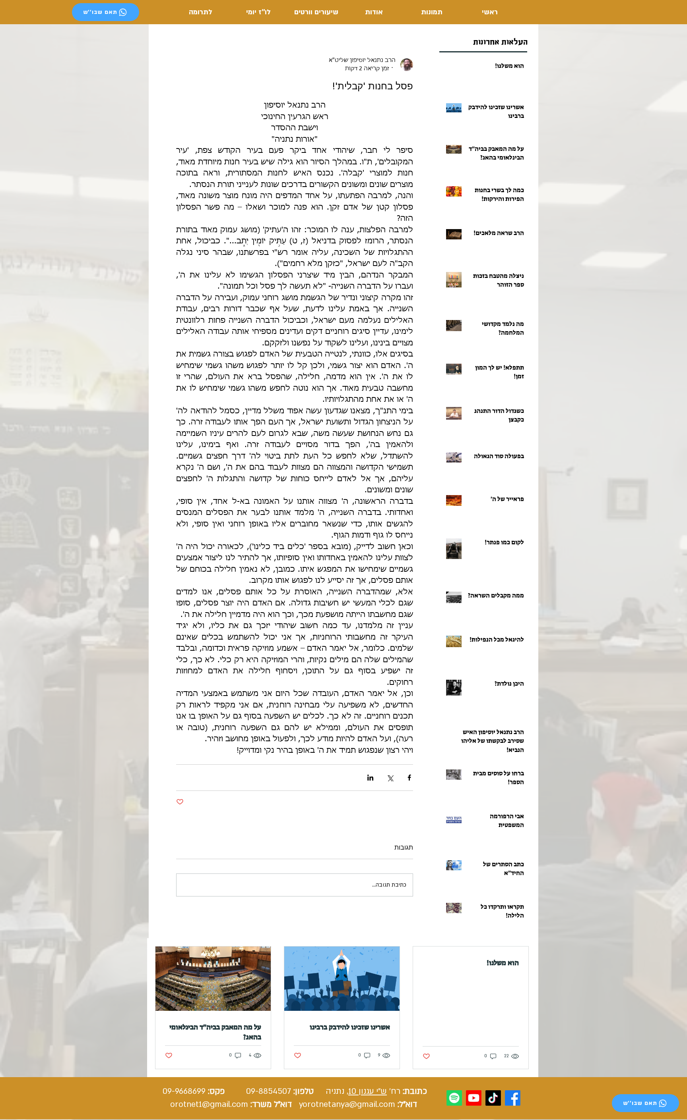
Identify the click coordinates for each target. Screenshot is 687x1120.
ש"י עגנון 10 (367, 1091)
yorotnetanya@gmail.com (347, 1104)
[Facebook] (512, 1098)
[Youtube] (473, 1098)
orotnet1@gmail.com (209, 1104)
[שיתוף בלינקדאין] (370, 777)
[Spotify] (454, 1098)
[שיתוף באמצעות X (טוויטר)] (390, 777)
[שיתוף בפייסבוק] (409, 777)
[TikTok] (493, 1098)
